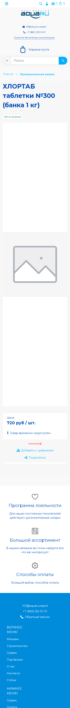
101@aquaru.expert (35, 606)
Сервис (12, 653)
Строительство (17, 646)
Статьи (11, 680)
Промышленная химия (37, 74)
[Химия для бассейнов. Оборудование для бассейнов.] (35, 14)
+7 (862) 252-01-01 (35, 611)
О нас (11, 666)
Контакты (13, 673)
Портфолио (15, 659)
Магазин (13, 639)
